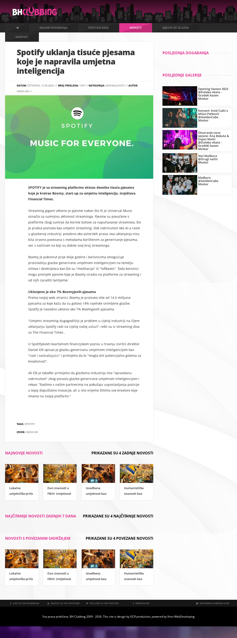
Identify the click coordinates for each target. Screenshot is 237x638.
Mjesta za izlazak (175, 28)
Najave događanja (54, 28)
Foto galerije (98, 28)
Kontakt (22, 37)
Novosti (136, 28)
